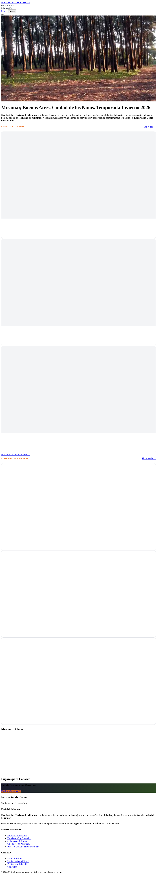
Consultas (12, 867)
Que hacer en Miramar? (18, 844)
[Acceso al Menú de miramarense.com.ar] (2, 14)
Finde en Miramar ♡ (11, 791)
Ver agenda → (149, 458)
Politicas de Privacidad (18, 864)
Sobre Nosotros (14, 858)
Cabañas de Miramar (17, 841)
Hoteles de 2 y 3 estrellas (19, 838)
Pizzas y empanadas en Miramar (22, 846)
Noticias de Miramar (17, 835)
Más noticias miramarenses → (15, 454)
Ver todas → (150, 126)
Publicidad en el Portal (18, 861)
